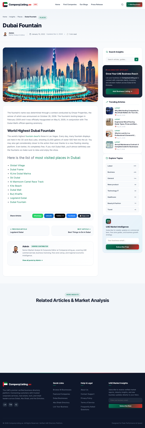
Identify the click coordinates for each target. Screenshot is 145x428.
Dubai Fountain (18, 202)
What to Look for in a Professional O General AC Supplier (124, 134)
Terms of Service (87, 402)
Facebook (71, 216)
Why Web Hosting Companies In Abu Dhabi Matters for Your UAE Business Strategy (127, 112)
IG (16, 404)
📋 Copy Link (84, 216)
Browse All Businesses (62, 390)
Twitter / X (60, 216)
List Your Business (60, 407)
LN (5, 404)
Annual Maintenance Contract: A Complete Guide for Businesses (127, 145)
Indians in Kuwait (14, 343)
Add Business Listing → (122, 91)
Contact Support (87, 394)
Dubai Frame (17, 169)
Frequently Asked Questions (88, 408)
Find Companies (70, 4)
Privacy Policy (86, 398)
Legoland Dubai (18, 198)
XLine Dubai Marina (20, 173)
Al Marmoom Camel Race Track (27, 181)
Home (57, 4)
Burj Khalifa (16, 194)
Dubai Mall (15, 190)
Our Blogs (84, 4)
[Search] (136, 59)
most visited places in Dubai (57, 158)
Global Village (17, 165)
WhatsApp (37, 216)
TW (10, 404)
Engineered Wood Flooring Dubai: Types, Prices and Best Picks (126, 123)
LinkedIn (49, 216)
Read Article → (36, 362)
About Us (84, 390)
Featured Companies (61, 394)
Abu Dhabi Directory (61, 402)
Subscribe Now (125, 406)
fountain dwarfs (33, 136)
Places (43, 17)
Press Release (97, 4)
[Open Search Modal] (122, 4)
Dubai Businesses (60, 398)
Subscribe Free (122, 247)
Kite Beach (16, 185)
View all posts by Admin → (32, 260)
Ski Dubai (15, 177)
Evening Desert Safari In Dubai (115, 343)
